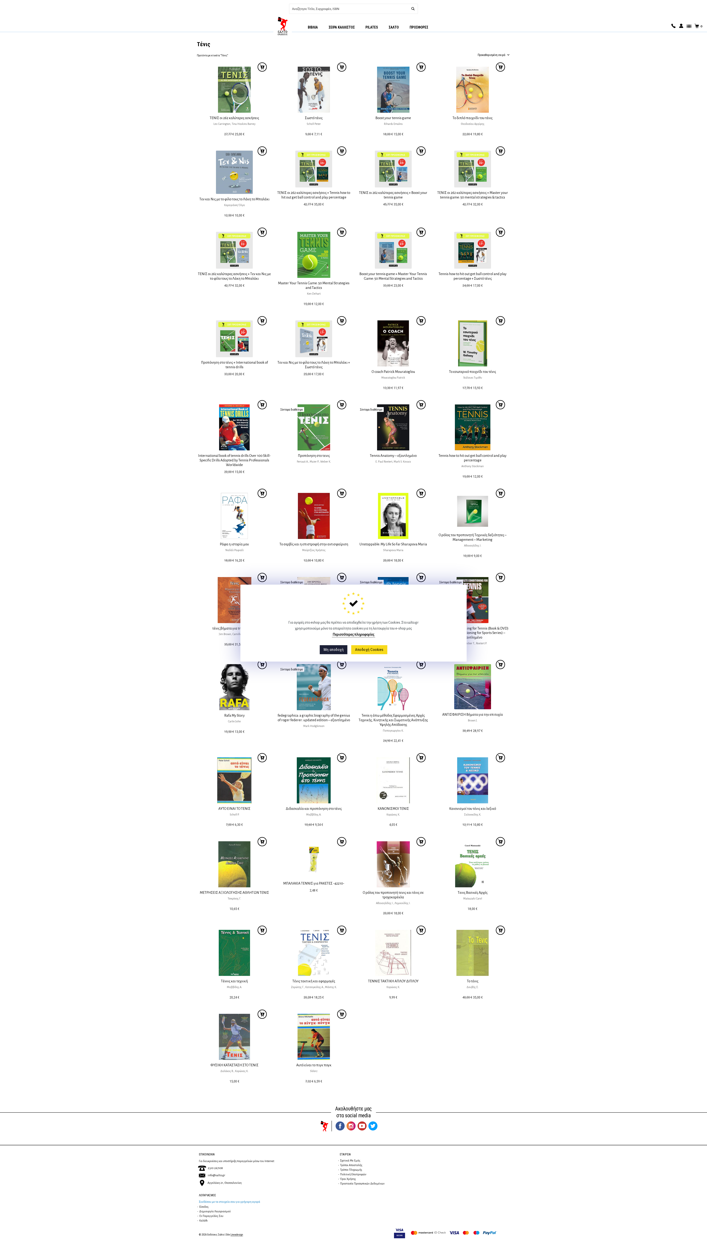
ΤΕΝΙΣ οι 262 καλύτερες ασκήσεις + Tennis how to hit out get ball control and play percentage (313, 195)
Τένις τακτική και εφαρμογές (313, 981)
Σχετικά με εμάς (350, 1160)
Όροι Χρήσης (348, 1179)
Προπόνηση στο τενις (314, 456)
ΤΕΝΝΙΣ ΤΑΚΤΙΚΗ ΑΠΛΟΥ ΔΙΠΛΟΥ (393, 981)
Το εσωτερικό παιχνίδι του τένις (472, 372)
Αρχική (282, 26)
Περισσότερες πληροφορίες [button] (353, 634)
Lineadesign (237, 1234)
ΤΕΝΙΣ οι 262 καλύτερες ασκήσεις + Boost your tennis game (393, 195)
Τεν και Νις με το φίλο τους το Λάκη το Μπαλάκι (234, 199)
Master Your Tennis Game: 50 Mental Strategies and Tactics (313, 285)
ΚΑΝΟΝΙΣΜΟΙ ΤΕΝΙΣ (393, 809)
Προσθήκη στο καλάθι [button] (262, 67)
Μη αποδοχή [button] (333, 649)
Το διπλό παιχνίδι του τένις (473, 118)
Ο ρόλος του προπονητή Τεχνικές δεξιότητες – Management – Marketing (472, 537)
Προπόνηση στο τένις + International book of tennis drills (234, 365)
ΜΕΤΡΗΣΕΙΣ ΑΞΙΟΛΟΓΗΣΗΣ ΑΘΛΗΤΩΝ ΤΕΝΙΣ (234, 892)
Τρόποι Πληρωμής (351, 1169)
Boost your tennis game (393, 118)
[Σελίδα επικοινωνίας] (673, 26)
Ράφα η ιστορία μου (234, 544)
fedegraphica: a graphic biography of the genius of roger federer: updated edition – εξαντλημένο (314, 717)
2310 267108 (215, 1168)
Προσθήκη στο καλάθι (341, 404)
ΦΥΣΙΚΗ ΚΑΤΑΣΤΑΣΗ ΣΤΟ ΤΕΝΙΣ (234, 1065)
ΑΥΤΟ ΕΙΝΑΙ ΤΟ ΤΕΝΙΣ (234, 809)
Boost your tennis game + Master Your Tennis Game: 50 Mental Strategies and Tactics (393, 276)
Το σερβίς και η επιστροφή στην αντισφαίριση (313, 544)
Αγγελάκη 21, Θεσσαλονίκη (224, 1183)
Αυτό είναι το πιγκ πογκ (313, 1065)
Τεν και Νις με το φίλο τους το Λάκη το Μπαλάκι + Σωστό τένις (313, 365)
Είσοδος (204, 1206)
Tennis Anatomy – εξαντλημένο (393, 456)
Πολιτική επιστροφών (353, 1174)
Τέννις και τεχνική (234, 981)
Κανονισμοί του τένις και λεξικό (472, 809)
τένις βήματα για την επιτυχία (234, 628)
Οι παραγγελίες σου (211, 1216)
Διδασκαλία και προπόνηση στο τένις (314, 809)
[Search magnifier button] (413, 9)
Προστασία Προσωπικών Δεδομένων (362, 1183)
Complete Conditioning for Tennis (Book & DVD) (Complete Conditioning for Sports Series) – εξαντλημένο (473, 632)
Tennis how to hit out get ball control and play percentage (472, 458)
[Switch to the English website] (688, 26)
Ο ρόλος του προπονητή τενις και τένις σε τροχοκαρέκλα (393, 895)
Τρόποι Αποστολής (351, 1165)
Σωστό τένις (314, 118)
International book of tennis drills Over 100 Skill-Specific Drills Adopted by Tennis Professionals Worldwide (234, 460)
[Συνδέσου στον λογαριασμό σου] (680, 26)
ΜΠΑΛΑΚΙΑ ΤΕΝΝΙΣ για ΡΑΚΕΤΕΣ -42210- (313, 883)
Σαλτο (394, 27)
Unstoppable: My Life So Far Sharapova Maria (393, 544)
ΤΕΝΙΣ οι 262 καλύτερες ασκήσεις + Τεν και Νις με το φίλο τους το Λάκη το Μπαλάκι (234, 276)
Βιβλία (313, 27)
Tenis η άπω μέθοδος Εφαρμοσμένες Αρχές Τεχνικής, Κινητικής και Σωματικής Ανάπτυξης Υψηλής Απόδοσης (393, 720)
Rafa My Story (234, 715)
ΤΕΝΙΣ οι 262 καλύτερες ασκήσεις (234, 118)
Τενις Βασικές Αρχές (473, 892)
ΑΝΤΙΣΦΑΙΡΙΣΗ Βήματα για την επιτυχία (472, 714)
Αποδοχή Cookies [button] (369, 649)
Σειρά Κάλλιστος (342, 27)
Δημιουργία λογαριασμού (215, 1211)
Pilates (371, 27)
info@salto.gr (216, 1175)
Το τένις (472, 981)
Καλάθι (203, 1220)
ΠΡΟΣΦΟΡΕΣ (419, 27)
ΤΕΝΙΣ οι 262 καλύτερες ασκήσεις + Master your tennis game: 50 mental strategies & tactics (472, 195)
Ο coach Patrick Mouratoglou (393, 372)
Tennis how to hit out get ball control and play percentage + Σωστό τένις (472, 276)
